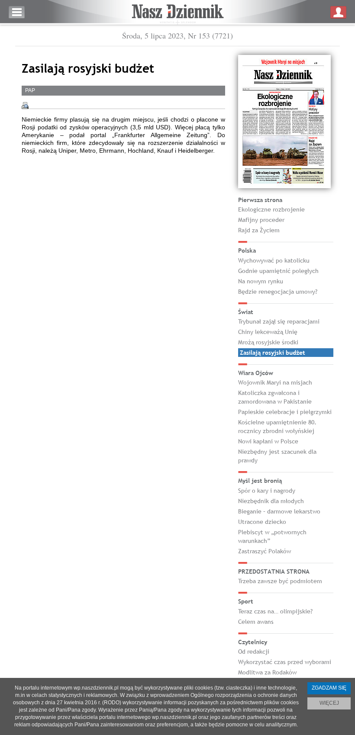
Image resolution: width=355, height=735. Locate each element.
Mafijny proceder (261, 220)
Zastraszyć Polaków (264, 551)
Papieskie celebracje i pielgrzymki (285, 412)
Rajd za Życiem (259, 230)
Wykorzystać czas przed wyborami (284, 662)
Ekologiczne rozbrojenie (271, 209)
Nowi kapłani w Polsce (268, 441)
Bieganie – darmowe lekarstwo (279, 511)
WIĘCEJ (329, 703)
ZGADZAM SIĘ (329, 688)
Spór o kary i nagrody (266, 490)
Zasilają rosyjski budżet (272, 352)
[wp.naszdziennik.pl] (177, 12)
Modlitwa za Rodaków (267, 672)
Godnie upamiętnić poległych (278, 271)
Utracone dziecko (262, 522)
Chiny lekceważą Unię (267, 332)
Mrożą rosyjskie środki (268, 342)
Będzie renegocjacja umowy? (277, 291)
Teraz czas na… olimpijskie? (275, 611)
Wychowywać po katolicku (274, 260)
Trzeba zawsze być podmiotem (280, 581)
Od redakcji (253, 651)
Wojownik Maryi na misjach (275, 382)
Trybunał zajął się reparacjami (279, 321)
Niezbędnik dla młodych (271, 501)
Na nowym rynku (260, 281)
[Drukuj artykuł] (25, 105)
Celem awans (256, 622)
